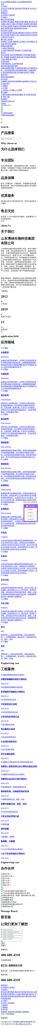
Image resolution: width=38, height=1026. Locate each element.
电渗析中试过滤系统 (17, 35)
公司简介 (4, 1003)
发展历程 (11, 8)
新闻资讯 (4, 985)
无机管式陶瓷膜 (16, 55)
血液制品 (26, 81)
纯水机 (24, 28)
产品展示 (4, 17)
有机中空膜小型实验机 (15, 24)
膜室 (15, 59)
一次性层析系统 (9, 70)
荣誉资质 (26, 8)
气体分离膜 (5, 59)
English (3, 103)
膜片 (12, 59)
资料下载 (6, 97)
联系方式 (11, 101)
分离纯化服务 (6, 95)
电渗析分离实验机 (20, 26)
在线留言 (4, 101)
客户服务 (4, 92)
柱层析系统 (5, 61)
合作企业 (33, 8)
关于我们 (4, 6)
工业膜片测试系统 (7, 48)
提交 (3, 943)
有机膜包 (13, 57)
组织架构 (18, 8)
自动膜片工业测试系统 (23, 50)
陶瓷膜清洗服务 (17, 95)
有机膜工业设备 (7, 41)
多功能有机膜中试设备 (9, 33)
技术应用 (4, 79)
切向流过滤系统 (7, 26)
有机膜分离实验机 (8, 22)
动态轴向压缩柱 (23, 72)
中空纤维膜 (26, 55)
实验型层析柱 (6, 64)
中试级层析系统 (21, 68)
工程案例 (4, 86)
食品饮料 (11, 81)
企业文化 (4, 8)
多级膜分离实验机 (30, 24)
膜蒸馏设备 (18, 28)
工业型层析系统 (17, 64)
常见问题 (27, 95)
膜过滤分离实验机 (7, 19)
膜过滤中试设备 (7, 30)
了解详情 (4, 291)
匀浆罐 (31, 72)
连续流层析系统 (21, 70)
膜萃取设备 (9, 28)
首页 (2, 4)
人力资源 (4, 90)
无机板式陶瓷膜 (30, 57)
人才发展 (4, 88)
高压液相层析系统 (10, 72)
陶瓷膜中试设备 (24, 33)
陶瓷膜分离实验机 (22, 22)
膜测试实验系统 (7, 46)
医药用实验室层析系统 (9, 66)
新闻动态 (4, 13)
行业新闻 (11, 15)
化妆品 (32, 81)
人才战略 (11, 90)
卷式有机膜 (5, 55)
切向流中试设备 (31, 35)
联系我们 (4, 99)
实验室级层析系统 (8, 68)
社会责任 (4, 11)
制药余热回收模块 (7, 77)
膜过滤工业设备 (7, 39)
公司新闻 (4, 15)
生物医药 (4, 81)
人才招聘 (18, 90)
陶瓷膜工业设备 (19, 41)
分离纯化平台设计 (7, 37)
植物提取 (18, 81)
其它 (8, 83)
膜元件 (3, 53)
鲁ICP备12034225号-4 (24, 1024)
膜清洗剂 (4, 75)
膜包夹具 (20, 57)
